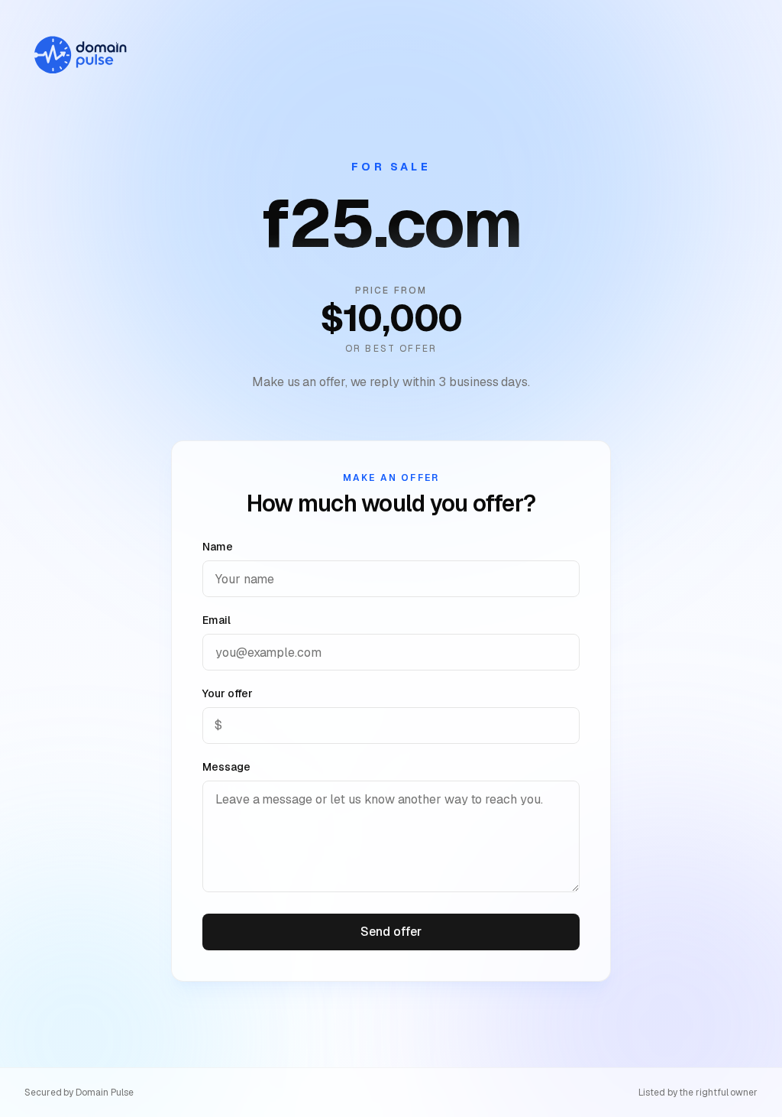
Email (216, 620)
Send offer (390, 932)
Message (226, 767)
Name (217, 547)
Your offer (227, 693)
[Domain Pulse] (79, 55)
